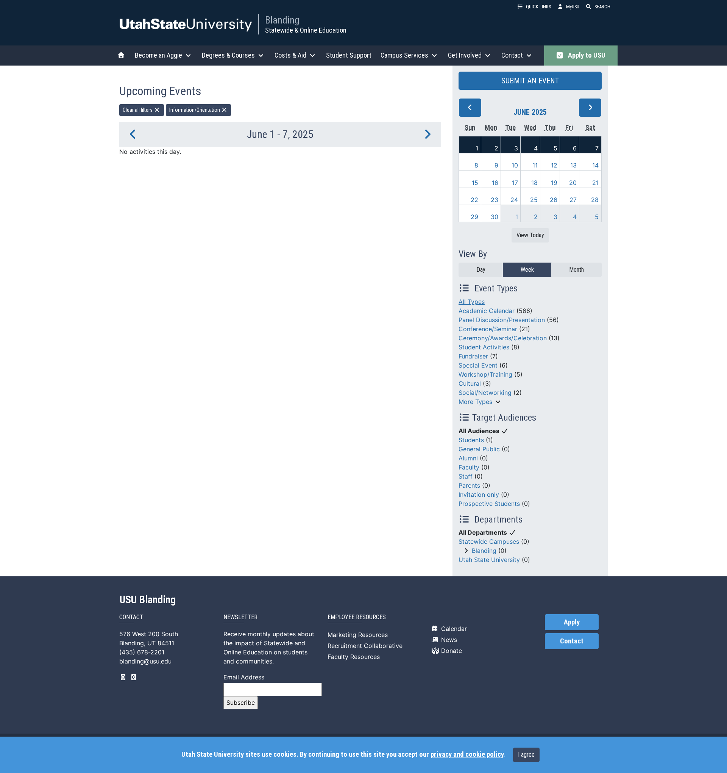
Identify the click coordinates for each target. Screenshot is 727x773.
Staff (466, 476)
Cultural (470, 383)
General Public (479, 449)
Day (480, 269)
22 (474, 199)
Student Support (348, 55)
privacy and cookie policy (467, 754)
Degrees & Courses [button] (228, 55)
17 (515, 182)
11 (535, 165)
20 (573, 182)
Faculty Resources (354, 656)
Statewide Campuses (489, 541)
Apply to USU (585, 55)
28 (595, 199)
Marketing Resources (358, 634)
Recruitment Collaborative (365, 645)
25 (534, 199)
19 (554, 182)
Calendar (453, 628)
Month (576, 269)
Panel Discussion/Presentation (502, 320)
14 (595, 165)
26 (553, 199)
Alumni (468, 458)
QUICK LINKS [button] (538, 6)
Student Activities (484, 347)
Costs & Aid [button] (290, 55)
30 (494, 217)
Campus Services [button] (404, 55)
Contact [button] (512, 55)
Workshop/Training (485, 374)
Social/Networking (485, 392)
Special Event (478, 365)
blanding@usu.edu (145, 661)
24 (514, 199)
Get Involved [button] (465, 55)
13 (573, 165)
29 (474, 217)
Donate (450, 650)
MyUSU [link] (572, 6)
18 (534, 182)
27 (573, 199)
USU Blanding (148, 600)
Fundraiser (473, 356)
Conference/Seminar (488, 329)
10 (515, 165)
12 (554, 165)
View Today (530, 235)
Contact (571, 641)
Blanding (282, 20)
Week (527, 269)
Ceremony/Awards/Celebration (503, 338)
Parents (469, 485)
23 (494, 199)
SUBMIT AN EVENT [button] (530, 80)
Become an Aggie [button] (158, 55)
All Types (472, 301)
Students (471, 440)
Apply (572, 622)
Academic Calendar (487, 311)
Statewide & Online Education (305, 30)
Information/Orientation (195, 110)
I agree (526, 754)
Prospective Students (489, 503)
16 (495, 182)
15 (475, 182)
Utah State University (489, 559)
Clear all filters (138, 110)
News (448, 639)
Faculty (469, 467)
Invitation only (479, 494)
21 (595, 182)
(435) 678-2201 (141, 652)
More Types (475, 401)
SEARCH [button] (602, 6)
